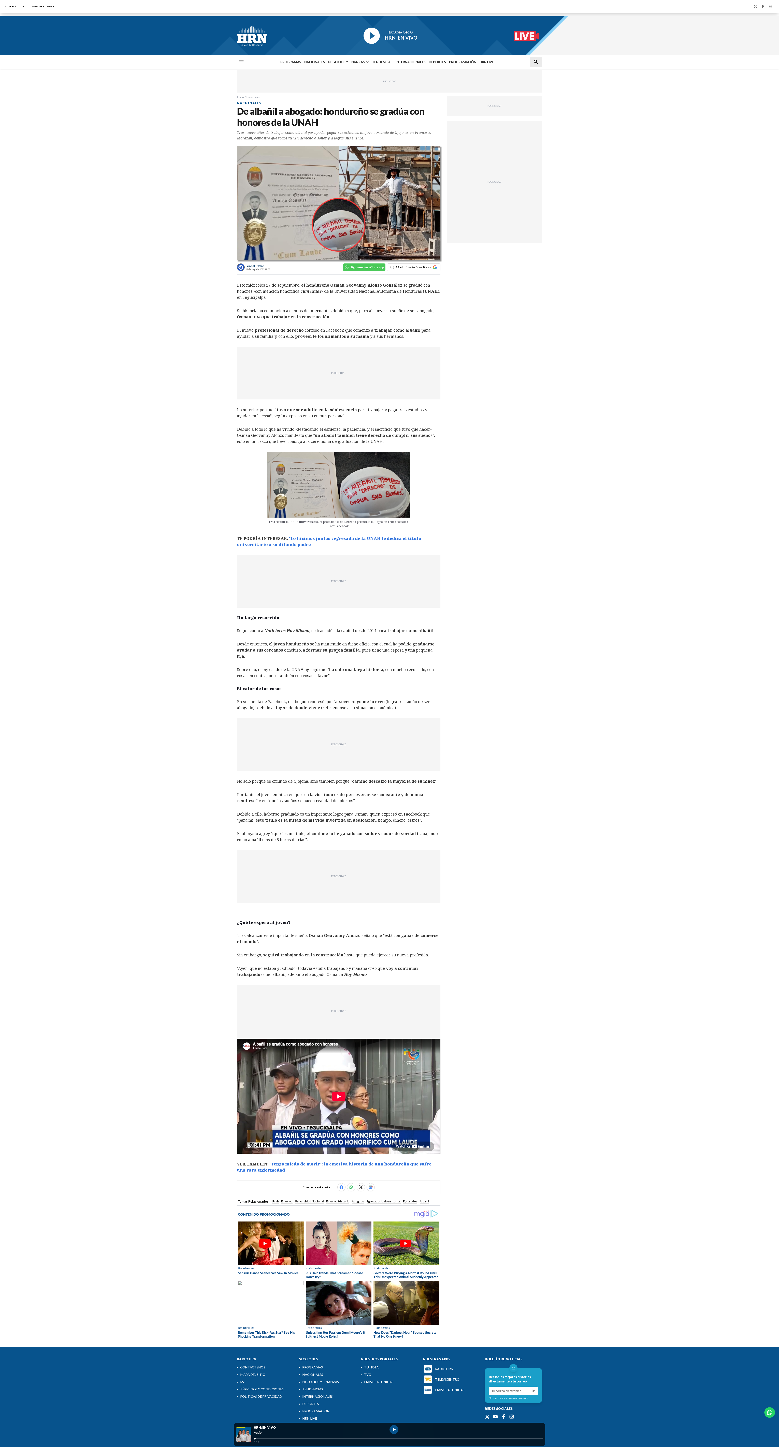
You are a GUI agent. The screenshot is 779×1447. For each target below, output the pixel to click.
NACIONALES (314, 62)
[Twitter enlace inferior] (487, 1416)
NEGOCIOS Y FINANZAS (346, 62)
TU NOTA (10, 6)
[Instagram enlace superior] (770, 6)
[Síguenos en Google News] (371, 1187)
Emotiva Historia (337, 1201)
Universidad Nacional (309, 1201)
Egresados (410, 1201)
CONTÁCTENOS (252, 1367)
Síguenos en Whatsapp (367, 267)
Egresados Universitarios (384, 1201)
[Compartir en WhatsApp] (351, 1187)
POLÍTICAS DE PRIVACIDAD (261, 1396)
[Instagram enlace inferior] (511, 1416)
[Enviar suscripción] (534, 1391)
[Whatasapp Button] (769, 1412)
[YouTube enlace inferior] (495, 1416)
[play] (394, 1429)
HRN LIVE (487, 62)
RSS (242, 1382)
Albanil (424, 1201)
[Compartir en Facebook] (341, 1187)
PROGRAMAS (290, 62)
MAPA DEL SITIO (252, 1374)
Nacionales (253, 97)
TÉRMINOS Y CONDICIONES (262, 1389)
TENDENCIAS (382, 62)
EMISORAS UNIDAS (42, 6)
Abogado (358, 1201)
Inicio (240, 97)
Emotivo (287, 1201)
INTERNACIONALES (411, 62)
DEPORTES (437, 62)
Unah (275, 1201)
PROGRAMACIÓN (462, 62)
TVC (24, 6)
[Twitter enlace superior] (755, 6)
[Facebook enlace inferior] (503, 1416)
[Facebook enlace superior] (762, 6)
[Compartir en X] (361, 1187)
